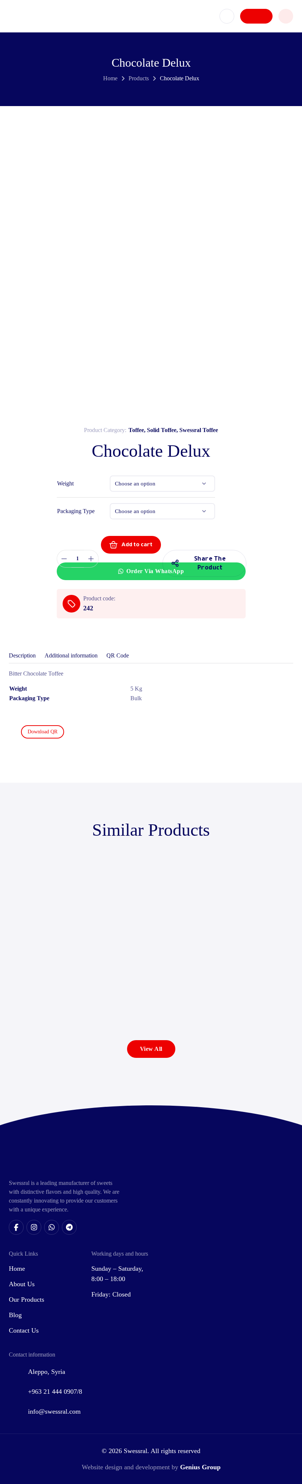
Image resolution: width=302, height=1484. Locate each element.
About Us (22, 1284)
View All (151, 1049)
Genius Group (200, 1467)
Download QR (42, 731)
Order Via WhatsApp (155, 571)
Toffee (136, 430)
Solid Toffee (161, 430)
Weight (65, 483)
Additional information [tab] (71, 655)
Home (110, 78)
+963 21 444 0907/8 (55, 1391)
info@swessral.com (54, 1411)
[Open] (285, 16)
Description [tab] (22, 655)
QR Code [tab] (117, 655)
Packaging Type (76, 511)
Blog (15, 1315)
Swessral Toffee (198, 430)
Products (139, 78)
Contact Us (24, 1330)
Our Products (26, 1299)
